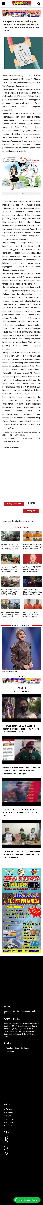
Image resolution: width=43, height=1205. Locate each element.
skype (8, 1116)
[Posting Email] (10, 435)
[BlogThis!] (17, 435)
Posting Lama (31, 511)
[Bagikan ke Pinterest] (24, 435)
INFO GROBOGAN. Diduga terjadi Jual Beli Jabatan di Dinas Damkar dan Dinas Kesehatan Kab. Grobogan (21, 771)
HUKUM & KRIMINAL (20, 438)
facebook (10, 1109)
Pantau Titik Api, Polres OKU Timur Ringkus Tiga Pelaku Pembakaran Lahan (32, 547)
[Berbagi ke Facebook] (21, 435)
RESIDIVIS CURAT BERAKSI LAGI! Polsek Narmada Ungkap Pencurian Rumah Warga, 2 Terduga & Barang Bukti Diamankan (32, 617)
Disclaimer (25, 1048)
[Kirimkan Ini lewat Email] (15, 435)
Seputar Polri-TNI (34, 438)
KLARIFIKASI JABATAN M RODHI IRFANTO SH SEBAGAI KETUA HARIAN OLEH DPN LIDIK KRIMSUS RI (21, 854)
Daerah (10, 438)
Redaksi (9, 1048)
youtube (9, 1122)
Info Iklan (10, 1051)
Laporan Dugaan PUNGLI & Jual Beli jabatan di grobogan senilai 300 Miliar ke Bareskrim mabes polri (20, 729)
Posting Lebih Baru (14, 504)
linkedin (9, 1125)
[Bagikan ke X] (19, 435)
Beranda (31, 503)
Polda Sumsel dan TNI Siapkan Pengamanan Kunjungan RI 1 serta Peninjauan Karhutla (9, 570)
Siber (16, 1048)
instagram (10, 1119)
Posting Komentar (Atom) (22, 521)
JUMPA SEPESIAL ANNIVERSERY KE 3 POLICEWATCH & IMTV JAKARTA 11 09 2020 (20, 813)
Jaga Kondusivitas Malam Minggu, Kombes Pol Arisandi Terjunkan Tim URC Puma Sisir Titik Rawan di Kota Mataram (32, 595)
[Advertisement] (21, 980)
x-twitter (9, 1112)
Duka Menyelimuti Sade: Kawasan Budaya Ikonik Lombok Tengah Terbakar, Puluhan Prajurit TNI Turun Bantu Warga (10, 617)
